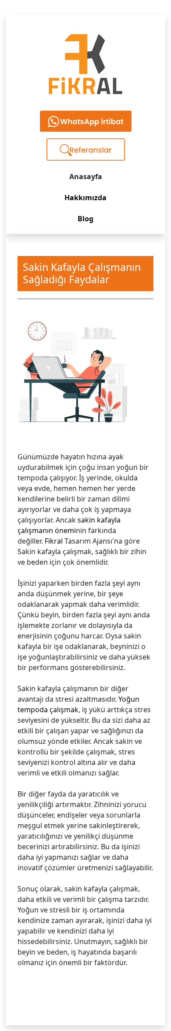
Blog (85, 219)
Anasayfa (85, 176)
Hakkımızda (85, 197)
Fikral (54, 541)
